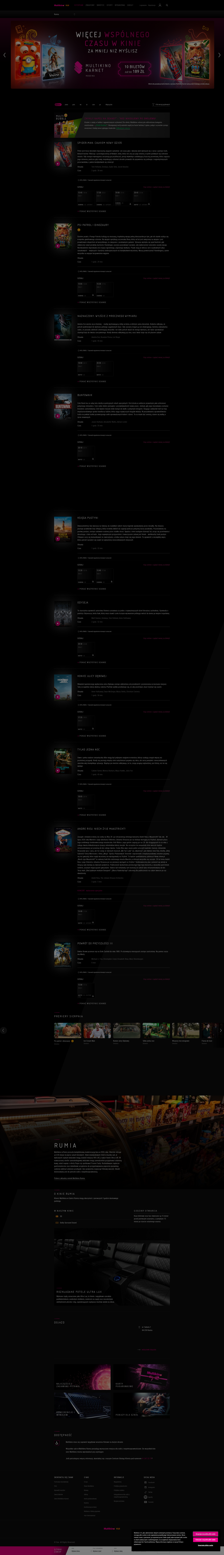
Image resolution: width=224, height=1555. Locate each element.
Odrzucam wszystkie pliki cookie (205, 1540)
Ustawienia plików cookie (205, 1545)
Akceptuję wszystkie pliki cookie (205, 1534)
